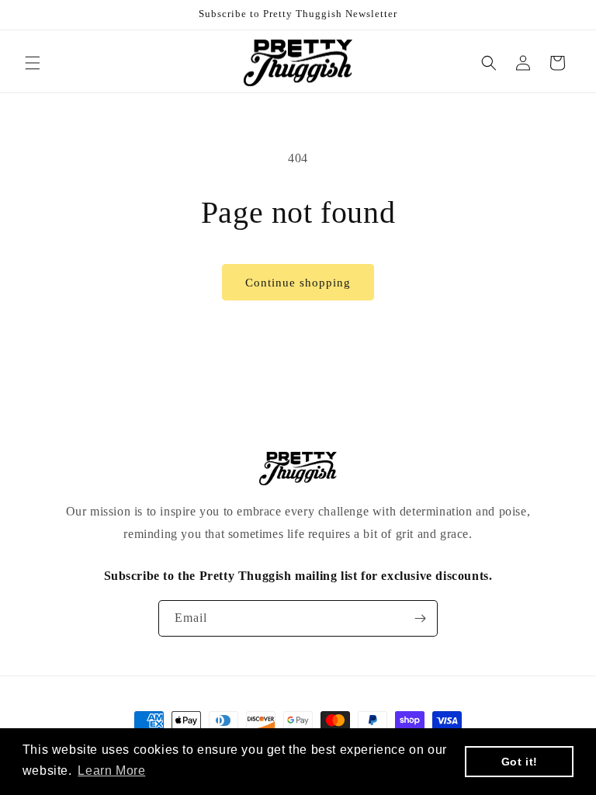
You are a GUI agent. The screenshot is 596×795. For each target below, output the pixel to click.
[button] (33, 63)
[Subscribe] (420, 618)
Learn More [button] (111, 770)
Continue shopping (298, 282)
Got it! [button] (519, 761)
